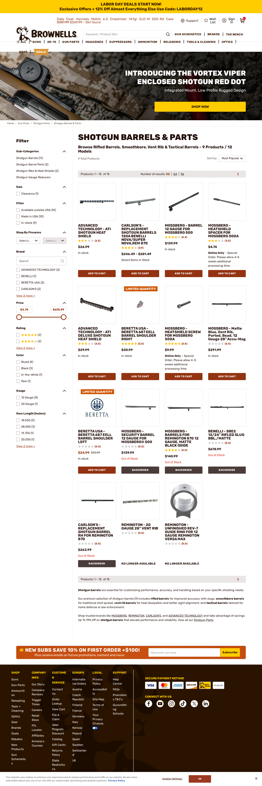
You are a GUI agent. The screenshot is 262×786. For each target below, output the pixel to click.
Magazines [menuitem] (94, 42)
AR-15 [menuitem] (51, 42)
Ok (199, 779)
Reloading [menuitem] (172, 42)
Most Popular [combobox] (230, 158)
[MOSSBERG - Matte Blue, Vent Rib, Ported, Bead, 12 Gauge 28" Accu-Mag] (227, 305)
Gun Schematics (18, 759)
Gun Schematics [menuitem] (188, 34)
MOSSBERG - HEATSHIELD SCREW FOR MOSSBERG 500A (183, 334)
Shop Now (200, 107)
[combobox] (28, 240)
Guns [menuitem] (36, 42)
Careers (37, 710)
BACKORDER (140, 470)
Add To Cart (97, 273)
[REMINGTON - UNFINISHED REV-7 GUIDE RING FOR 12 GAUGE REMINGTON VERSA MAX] (184, 501)
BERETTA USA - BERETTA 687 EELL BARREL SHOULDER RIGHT (138, 334)
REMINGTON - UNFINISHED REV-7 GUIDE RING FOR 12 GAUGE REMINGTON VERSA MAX (182, 532)
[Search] (168, 34)
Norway (77, 727)
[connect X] (194, 703)
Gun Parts (23, 123)
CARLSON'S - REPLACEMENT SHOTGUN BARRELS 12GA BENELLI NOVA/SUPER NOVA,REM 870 (138, 234)
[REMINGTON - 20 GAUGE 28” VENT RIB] (140, 501)
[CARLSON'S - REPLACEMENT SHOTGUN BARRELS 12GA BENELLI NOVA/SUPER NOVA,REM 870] (140, 202)
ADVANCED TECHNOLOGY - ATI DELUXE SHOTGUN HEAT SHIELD (94, 334)
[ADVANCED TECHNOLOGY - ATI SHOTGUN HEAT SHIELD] (97, 202)
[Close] (256, 778)
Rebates (16, 739)
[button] (228, 20)
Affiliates (38, 735)
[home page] (47, 34)
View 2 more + (25, 295)
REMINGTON (136, 615)
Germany (78, 716)
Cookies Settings (172, 779)
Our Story (38, 684)
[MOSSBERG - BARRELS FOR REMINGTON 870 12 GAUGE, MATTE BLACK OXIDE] (184, 408)
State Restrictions (58, 765)
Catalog (57, 739)
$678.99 (58, 309)
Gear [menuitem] (23, 52)
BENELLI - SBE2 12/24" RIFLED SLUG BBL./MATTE (226, 434)
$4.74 (24, 309)
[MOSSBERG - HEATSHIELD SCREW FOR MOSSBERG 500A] (184, 305)
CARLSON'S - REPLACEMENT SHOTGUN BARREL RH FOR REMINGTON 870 (95, 532)
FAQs (116, 689)
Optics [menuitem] (227, 42)
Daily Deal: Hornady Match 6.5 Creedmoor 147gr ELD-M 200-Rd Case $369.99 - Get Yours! (115, 20)
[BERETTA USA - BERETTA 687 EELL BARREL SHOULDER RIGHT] (140, 305)
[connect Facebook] (148, 703)
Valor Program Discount (58, 729)
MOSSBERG (119, 615)
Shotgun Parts (41, 123)
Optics (15, 716)
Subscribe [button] (230, 652)
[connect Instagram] (171, 703)
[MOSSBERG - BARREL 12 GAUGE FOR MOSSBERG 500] (184, 202)
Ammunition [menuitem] (147, 42)
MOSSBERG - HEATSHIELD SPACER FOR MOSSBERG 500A (223, 231)
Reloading (18, 700)
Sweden (77, 745)
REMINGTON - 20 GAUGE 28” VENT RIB (139, 526)
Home (10, 123)
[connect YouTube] (160, 703)
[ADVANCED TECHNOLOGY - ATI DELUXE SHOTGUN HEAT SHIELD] (97, 305)
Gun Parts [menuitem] (70, 42)
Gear (14, 722)
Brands (16, 727)
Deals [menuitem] (41, 52)
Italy (75, 722)
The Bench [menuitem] (234, 34)
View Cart (58, 709)
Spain (76, 739)
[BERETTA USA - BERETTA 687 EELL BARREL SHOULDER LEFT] (97, 408)
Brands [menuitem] (213, 34)
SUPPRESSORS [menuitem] (120, 42)
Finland (77, 705)
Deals (15, 733)
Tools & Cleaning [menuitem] (201, 42)
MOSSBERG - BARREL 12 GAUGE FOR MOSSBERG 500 (183, 229)
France (77, 710)
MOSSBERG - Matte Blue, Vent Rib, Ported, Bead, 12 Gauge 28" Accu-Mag (227, 334)
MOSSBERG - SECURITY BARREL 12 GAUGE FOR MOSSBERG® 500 (138, 436)
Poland (77, 733)
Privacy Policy (116, 780)
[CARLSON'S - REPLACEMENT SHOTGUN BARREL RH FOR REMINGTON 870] (97, 501)
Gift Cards (59, 745)
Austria (77, 689)
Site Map (98, 699)
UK (74, 760)
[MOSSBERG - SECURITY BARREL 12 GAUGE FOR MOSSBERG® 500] (140, 408)
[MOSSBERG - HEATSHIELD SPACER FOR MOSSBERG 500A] (227, 202)
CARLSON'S (153, 615)
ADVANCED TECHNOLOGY (185, 615)
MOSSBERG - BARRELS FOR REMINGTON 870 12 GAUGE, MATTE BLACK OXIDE (182, 438)
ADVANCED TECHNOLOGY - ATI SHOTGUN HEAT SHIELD (94, 231)
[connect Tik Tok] (182, 703)
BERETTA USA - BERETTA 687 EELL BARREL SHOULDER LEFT (95, 436)
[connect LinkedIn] (205, 703)
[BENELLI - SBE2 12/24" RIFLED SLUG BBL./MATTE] (227, 408)
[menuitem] (23, 42)
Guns (14, 679)
